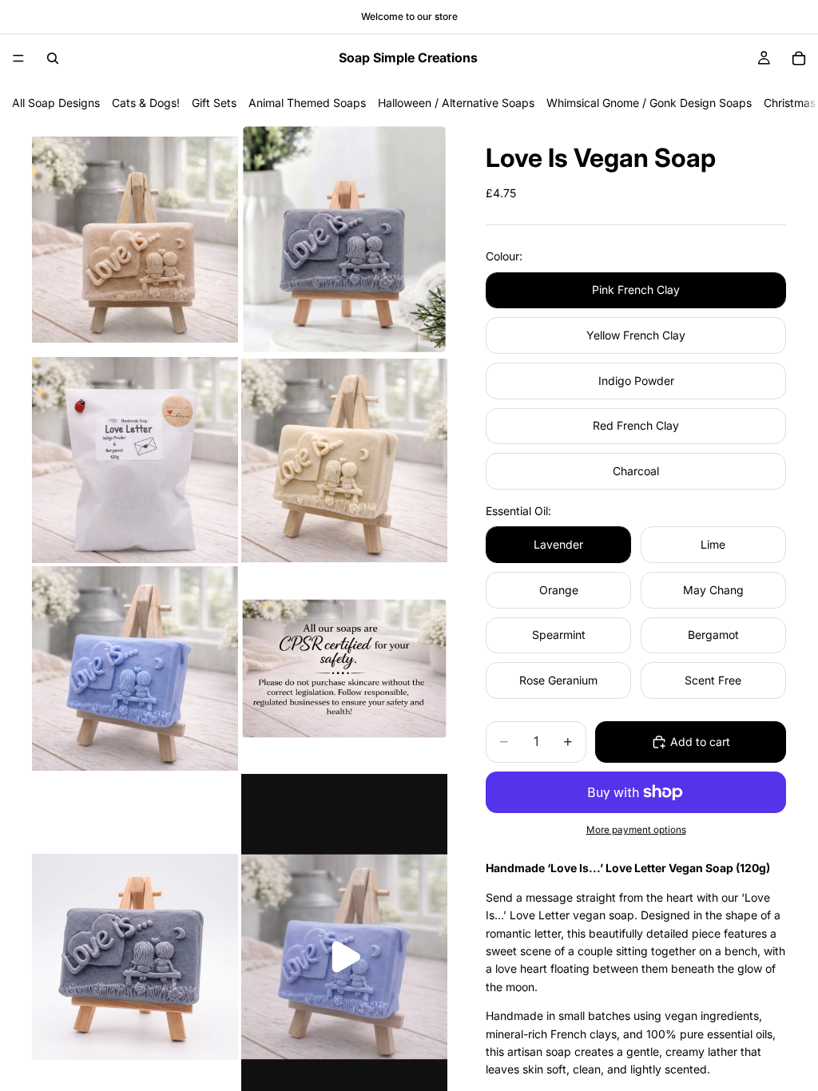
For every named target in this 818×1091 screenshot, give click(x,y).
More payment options (636, 829)
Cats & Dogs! (146, 102)
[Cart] (798, 58)
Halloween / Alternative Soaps (456, 102)
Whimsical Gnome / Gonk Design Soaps (649, 102)
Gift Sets (214, 102)
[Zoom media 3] (135, 460)
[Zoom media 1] (135, 240)
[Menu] (18, 58)
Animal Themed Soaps (307, 102)
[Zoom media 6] (344, 668)
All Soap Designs (56, 102)
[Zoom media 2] (344, 240)
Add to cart (700, 741)
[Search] (52, 58)
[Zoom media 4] (344, 460)
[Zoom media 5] (135, 668)
